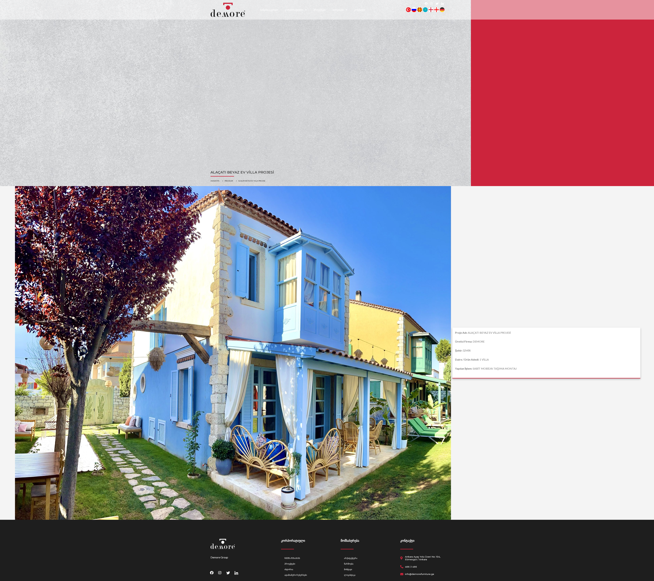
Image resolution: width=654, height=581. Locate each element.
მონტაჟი (348, 569)
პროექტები (319, 10)
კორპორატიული (294, 10)
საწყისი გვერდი (269, 10)
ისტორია (288, 569)
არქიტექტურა (350, 558)
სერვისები (338, 10)
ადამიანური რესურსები (295, 575)
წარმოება (348, 563)
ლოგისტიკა (349, 575)
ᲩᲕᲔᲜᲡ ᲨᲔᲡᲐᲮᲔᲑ (292, 558)
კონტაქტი (359, 10)
